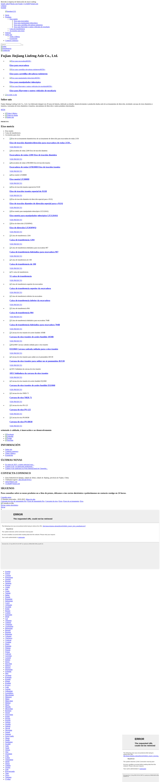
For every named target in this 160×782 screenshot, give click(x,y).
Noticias (8, 33)
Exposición (13, 39)
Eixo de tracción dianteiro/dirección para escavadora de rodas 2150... (40, 143)
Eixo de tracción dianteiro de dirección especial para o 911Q (36, 203)
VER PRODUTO (16, 147)
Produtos (8, 17)
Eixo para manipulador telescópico (26, 23)
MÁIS (3, 110)
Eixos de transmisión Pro (35, 501)
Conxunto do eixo (51, 501)
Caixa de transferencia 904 (21, 312)
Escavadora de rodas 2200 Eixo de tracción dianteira (33, 155)
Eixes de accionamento (71, 501)
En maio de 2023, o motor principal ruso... (19, 464)
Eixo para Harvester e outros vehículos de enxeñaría (32, 27)
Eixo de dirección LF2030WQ (23, 227)
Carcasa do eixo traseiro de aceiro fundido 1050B (32, 337)
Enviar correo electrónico (9, 505)
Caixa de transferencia (17, 29)
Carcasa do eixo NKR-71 (21, 397)
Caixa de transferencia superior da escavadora (30, 288)
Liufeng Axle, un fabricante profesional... (19, 466)
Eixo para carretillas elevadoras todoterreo (28, 25)
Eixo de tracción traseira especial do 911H (28, 191)
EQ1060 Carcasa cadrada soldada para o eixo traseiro (34, 349)
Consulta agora (6, 497)
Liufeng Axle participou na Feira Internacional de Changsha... (26, 468)
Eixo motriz (14, 19)
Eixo (81, 501)
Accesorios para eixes (17, 31)
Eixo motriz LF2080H (19, 179)
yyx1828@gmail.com (12, 484)
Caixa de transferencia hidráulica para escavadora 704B (35, 325)
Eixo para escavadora (21, 21)
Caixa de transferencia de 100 (23, 264)
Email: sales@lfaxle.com (9, 4)
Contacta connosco (11, 40)
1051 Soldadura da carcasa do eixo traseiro (29, 373)
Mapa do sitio (30, 499)
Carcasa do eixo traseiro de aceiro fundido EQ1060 (32, 385)
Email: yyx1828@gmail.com (28, 4)
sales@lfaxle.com (11, 482)
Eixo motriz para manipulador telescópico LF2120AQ (34, 215)
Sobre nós (8, 35)
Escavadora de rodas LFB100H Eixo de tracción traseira (35, 167)
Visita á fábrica (15, 37)
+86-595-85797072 (24, 480)
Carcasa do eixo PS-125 (20, 409)
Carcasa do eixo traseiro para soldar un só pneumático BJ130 (37, 361)
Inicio (7, 15)
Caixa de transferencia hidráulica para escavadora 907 (34, 252)
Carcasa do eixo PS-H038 (21, 422)
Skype (3, 507)
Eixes (60, 501)
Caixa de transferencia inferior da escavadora (30, 300)
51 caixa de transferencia (21, 276)
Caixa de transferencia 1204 (22, 240)
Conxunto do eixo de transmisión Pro (13, 501)
